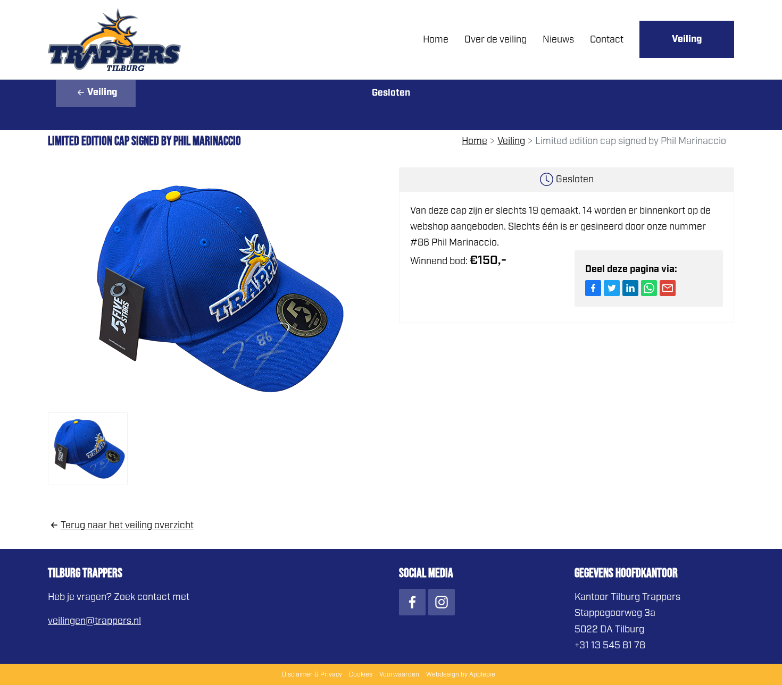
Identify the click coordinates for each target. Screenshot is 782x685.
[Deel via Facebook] (593, 288)
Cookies (360, 674)
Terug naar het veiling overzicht (127, 525)
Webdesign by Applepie (460, 674)
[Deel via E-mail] (668, 288)
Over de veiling (495, 39)
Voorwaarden (399, 674)
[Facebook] (412, 602)
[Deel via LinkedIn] (630, 288)
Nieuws (558, 39)
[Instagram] (441, 602)
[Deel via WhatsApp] (649, 288)
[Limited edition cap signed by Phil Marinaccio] (215, 288)
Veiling (687, 39)
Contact (606, 39)
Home (435, 39)
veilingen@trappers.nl (94, 621)
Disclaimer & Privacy (312, 674)
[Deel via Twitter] (612, 288)
